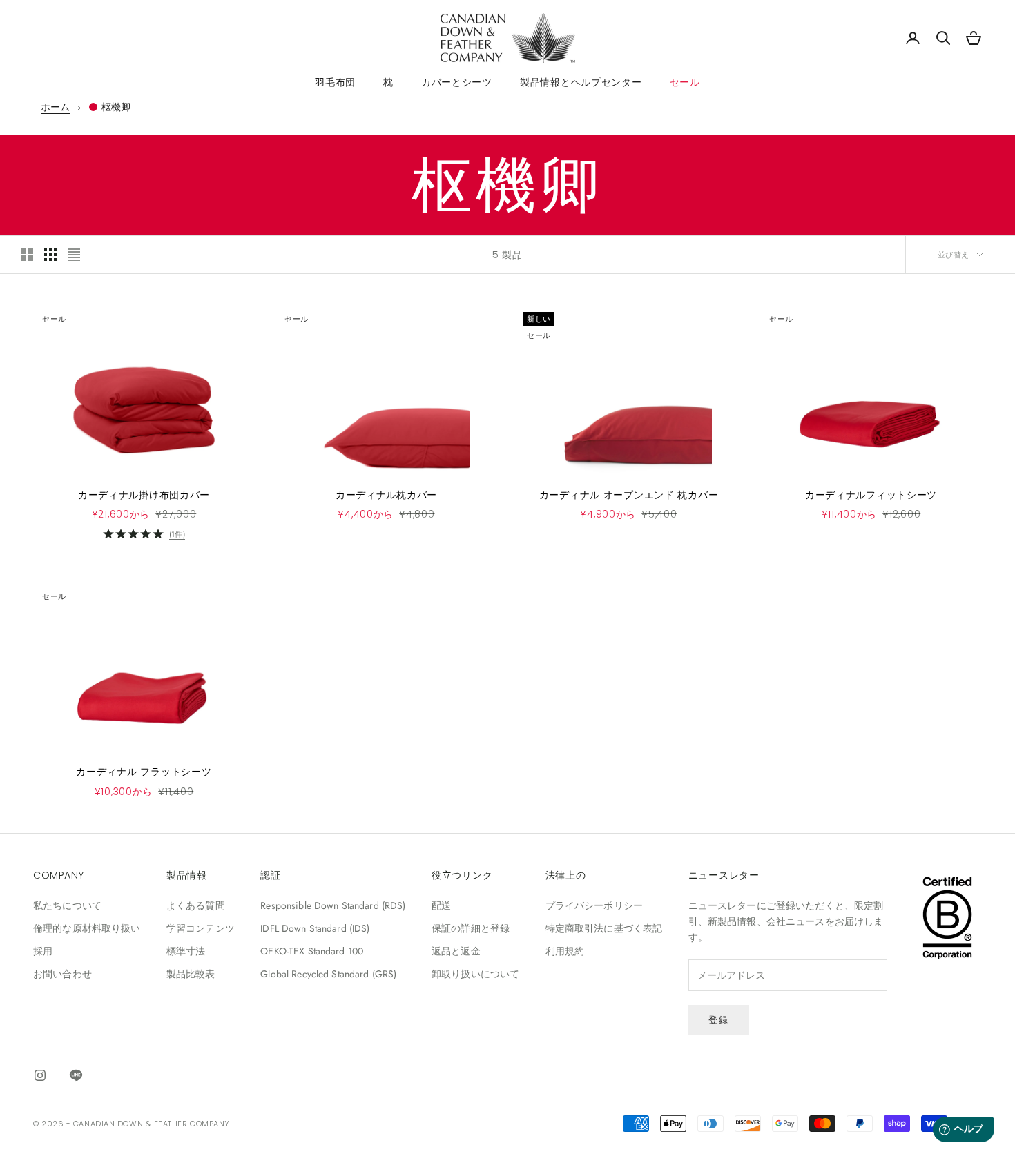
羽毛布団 (335, 82)
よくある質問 (195, 905)
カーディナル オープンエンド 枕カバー (629, 495)
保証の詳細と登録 (471, 928)
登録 (718, 1019)
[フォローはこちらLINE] (76, 1075)
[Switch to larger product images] (27, 254)
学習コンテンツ (200, 928)
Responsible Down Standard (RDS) (332, 905)
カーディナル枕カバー (386, 495)
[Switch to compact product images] (74, 254)
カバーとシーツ (456, 82)
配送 (441, 905)
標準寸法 (186, 951)
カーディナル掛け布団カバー (144, 495)
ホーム (55, 107)
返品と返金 (456, 951)
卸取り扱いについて (475, 974)
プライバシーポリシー (594, 905)
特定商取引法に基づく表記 (604, 928)
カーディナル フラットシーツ (143, 772)
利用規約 (565, 951)
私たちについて (67, 905)
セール (685, 82)
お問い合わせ (62, 974)
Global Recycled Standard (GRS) (328, 974)
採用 (42, 951)
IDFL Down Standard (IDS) (314, 928)
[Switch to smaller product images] (50, 254)
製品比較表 (190, 974)
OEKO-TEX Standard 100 (311, 951)
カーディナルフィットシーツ (871, 495)
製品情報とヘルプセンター (581, 82)
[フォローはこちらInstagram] (40, 1075)
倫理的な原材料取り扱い (87, 928)
